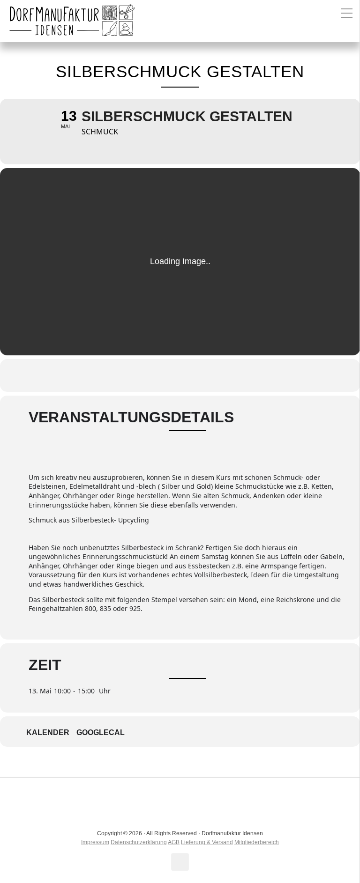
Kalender (47, 732)
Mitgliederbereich (256, 842)
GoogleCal (100, 732)
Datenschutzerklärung (139, 842)
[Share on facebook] (168, 375)
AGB (174, 842)
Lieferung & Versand (207, 842)
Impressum (95, 842)
